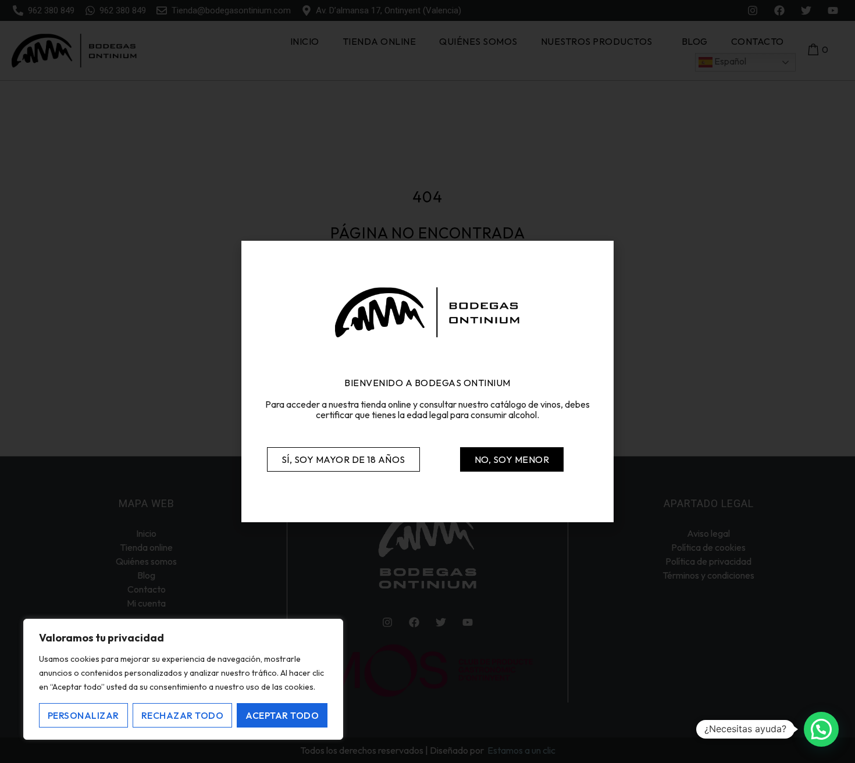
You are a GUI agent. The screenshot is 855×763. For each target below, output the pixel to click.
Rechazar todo (182, 715)
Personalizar (83, 715)
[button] (821, 729)
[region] (183, 679)
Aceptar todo (282, 715)
